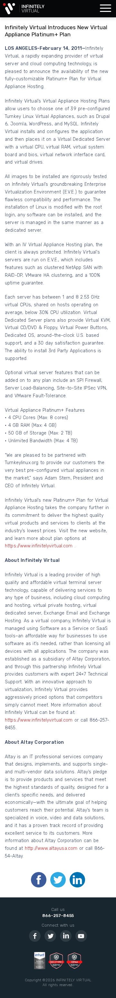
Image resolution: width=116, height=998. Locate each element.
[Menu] (105, 9)
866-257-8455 (58, 915)
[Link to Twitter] (50, 936)
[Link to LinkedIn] (66, 936)
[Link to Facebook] (35, 936)
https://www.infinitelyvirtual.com (39, 546)
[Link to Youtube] (81, 936)
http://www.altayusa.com (51, 848)
